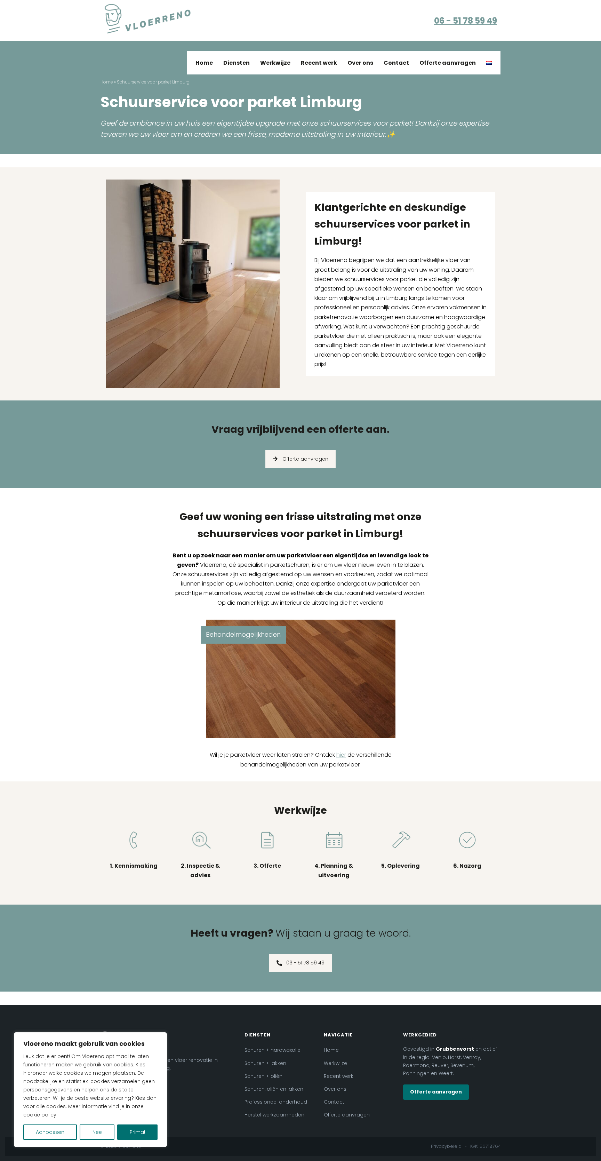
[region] (90, 1089)
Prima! (137, 1132)
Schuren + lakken (265, 1063)
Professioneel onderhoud (276, 1101)
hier (341, 755)
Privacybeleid (446, 1146)
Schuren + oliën (263, 1076)
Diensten (236, 63)
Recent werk (319, 63)
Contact (396, 63)
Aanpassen (50, 1132)
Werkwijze (275, 63)
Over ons (360, 63)
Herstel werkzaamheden (274, 1114)
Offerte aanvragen (447, 63)
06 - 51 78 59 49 (465, 20)
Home (204, 63)
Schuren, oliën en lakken (274, 1089)
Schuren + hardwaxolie (272, 1050)
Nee (97, 1132)
